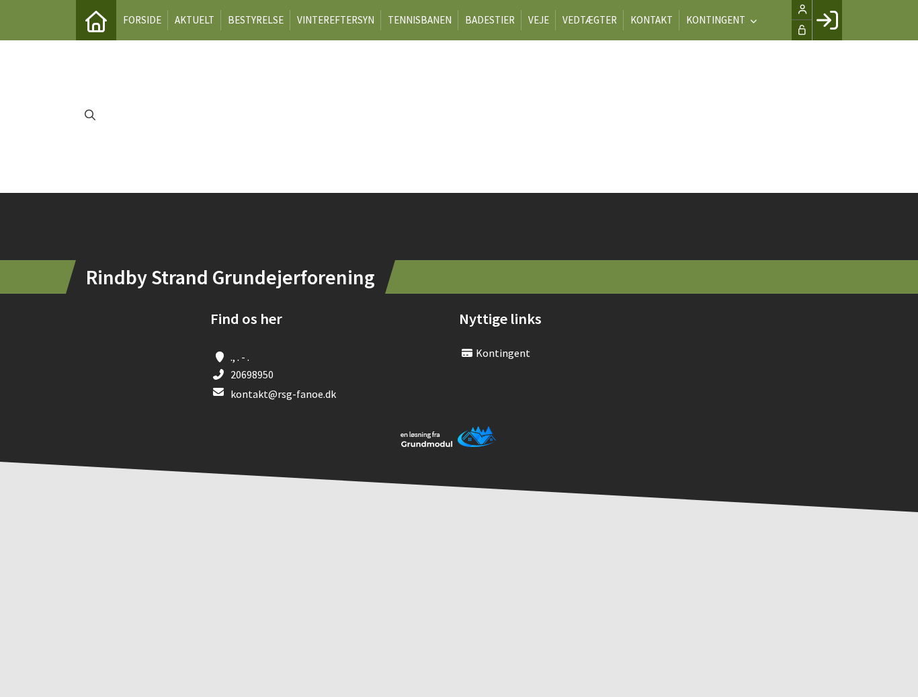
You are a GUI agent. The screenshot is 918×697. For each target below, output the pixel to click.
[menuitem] (96, 20)
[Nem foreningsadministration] (449, 444)
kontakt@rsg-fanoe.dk (283, 394)
